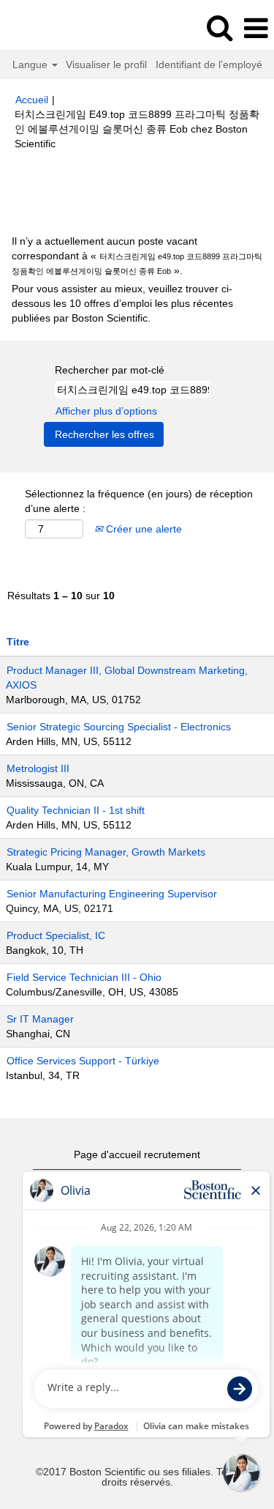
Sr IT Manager (40, 1019)
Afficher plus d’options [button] (106, 411)
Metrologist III (38, 768)
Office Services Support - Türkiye (83, 1061)
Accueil (31, 99)
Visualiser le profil (106, 64)
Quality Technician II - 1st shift (76, 810)
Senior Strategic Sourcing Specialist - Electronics (119, 727)
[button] (255, 28)
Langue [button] (31, 64)
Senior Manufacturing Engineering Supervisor (112, 894)
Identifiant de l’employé (209, 64)
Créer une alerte (142, 529)
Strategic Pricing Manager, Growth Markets (106, 852)
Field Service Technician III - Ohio (84, 977)
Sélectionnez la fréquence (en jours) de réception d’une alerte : (139, 501)
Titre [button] (18, 642)
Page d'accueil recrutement (137, 1154)
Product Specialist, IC (56, 935)
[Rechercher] (219, 27)
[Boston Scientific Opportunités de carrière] (52, 27)
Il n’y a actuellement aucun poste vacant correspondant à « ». (137, 255)
